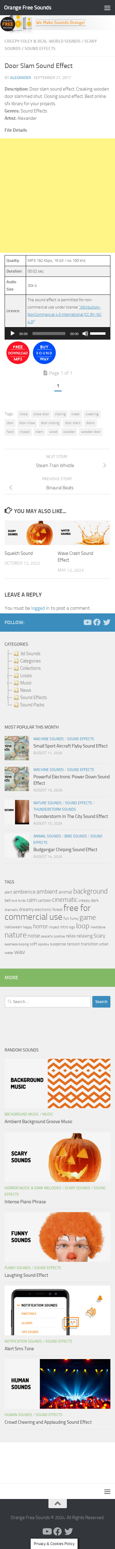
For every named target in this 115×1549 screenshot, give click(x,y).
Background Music (22, 1114)
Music (47, 1114)
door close (27, 423)
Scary (99, 936)
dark (95, 900)
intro (64, 927)
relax (71, 936)
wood (53, 432)
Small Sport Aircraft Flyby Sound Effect (70, 746)
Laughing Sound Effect (26, 1275)
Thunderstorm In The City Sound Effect (70, 816)
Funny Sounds (18, 1268)
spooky (43, 944)
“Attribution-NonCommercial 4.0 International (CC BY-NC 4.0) (65, 314)
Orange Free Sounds (27, 7)
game (87, 917)
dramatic (11, 910)
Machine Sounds (48, 739)
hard (10, 432)
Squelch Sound (19, 553)
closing (60, 414)
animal (65, 892)
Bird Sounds (75, 836)
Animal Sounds (47, 836)
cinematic (65, 900)
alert (8, 892)
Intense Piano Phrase (25, 1202)
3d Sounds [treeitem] (30, 653)
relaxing (85, 936)
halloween (13, 927)
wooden (69, 432)
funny (74, 918)
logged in (40, 608)
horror (40, 926)
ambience (24, 891)
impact (24, 432)
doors (90, 423)
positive (59, 936)
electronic (43, 909)
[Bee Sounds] (44, 362)
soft (33, 944)
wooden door (91, 432)
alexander (20, 77)
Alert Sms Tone (19, 1348)
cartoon (44, 900)
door (10, 423)
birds (22, 900)
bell (8, 900)
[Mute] (85, 333)
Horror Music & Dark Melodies (33, 1188)
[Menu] (107, 7)
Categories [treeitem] (30, 661)
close (24, 414)
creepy (84, 900)
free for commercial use (48, 912)
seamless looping (17, 944)
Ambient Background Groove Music (39, 1121)
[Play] (13, 333)
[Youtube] (87, 622)
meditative (97, 927)
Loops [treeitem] (26, 675)
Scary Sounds (77, 1188)
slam (39, 432)
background (90, 891)
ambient (47, 891)
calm (32, 900)
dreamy (26, 909)
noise (34, 936)
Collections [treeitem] (30, 668)
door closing (50, 423)
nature (16, 935)
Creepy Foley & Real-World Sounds (43, 41)
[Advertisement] (57, 195)
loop (83, 925)
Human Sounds (18, 1415)
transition (89, 944)
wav (19, 951)
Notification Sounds (23, 1341)
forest (57, 909)
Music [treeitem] (26, 683)
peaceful (47, 936)
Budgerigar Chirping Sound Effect (65, 849)
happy (27, 927)
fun (66, 918)
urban (104, 944)
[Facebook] (97, 622)
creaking (92, 414)
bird (14, 901)
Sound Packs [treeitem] (32, 705)
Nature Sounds (47, 803)
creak (75, 414)
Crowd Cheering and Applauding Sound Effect (48, 1422)
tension (73, 944)
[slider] (98, 332)
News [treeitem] (25, 690)
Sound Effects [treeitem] (33, 697)
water (9, 953)
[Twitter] (106, 622)
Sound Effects (40, 48)
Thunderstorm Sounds (54, 809)
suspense (58, 944)
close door (41, 414)
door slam (72, 423)
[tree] (57, 679)
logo (72, 927)
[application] (57, 333)
